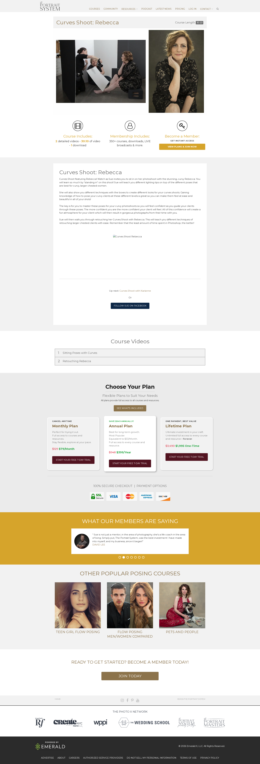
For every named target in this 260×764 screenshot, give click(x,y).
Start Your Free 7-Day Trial (73, 460)
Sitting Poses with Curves (78, 353)
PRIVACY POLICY (209, 757)
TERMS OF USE (188, 757)
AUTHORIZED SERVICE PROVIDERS (103, 757)
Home (58, 699)
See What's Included (130, 408)
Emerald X (192, 746)
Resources (128, 9)
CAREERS (74, 757)
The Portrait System (50, 6)
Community (111, 9)
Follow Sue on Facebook (130, 305)
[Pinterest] (132, 700)
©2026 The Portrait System (191, 699)
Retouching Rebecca (75, 361)
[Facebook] (127, 700)
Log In (193, 9)
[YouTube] (137, 700)
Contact (205, 9)
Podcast (146, 9)
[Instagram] (122, 700)
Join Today (130, 676)
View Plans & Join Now (182, 146)
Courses (94, 9)
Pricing (180, 9)
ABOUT (61, 757)
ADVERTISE (47, 757)
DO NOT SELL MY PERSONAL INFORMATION (151, 757)
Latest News (164, 9)
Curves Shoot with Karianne (135, 290)
